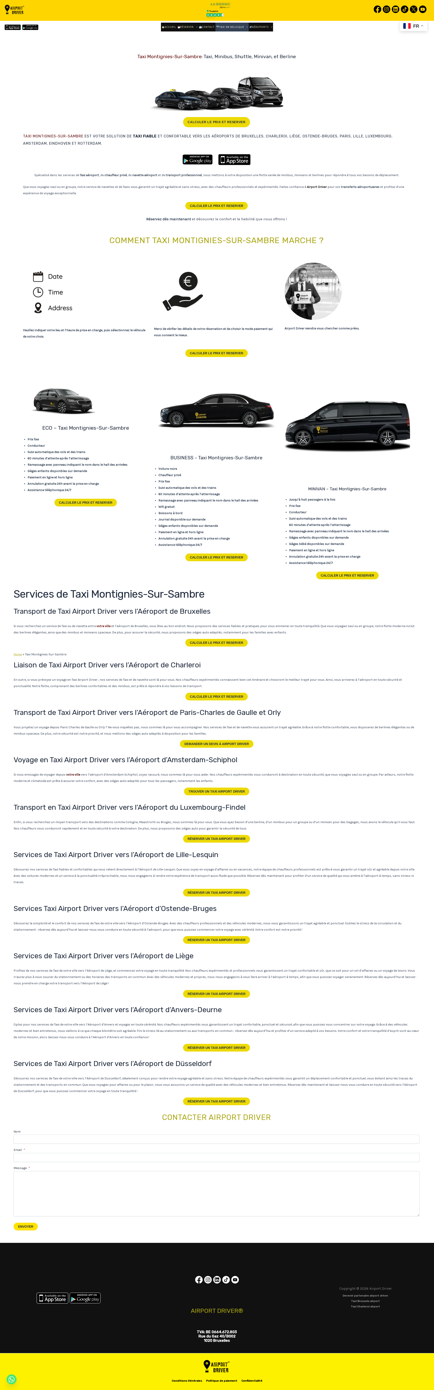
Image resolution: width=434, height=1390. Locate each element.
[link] (377, 13)
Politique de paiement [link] (221, 1380)
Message (22, 1168)
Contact (208, 27)
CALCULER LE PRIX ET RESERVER (216, 122)
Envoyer (25, 1226)
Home (18, 654)
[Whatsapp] (12, 1379)
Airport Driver (216, 744)
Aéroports (260, 27)
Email (19, 1150)
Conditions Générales (187, 1380)
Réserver (187, 27)
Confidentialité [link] (251, 1380)
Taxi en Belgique (231, 27)
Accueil (170, 27)
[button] (196, 27)
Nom (17, 1132)
